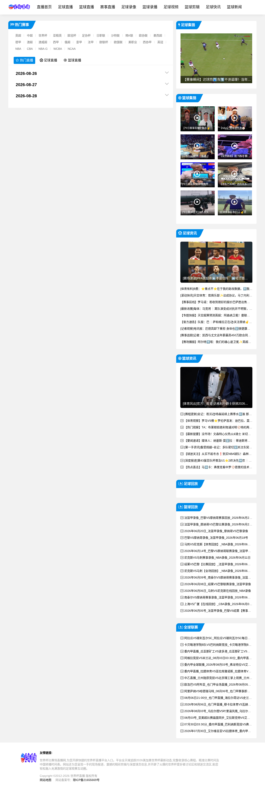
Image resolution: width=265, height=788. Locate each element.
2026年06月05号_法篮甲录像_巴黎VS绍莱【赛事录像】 (220, 610)
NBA (18, 48)
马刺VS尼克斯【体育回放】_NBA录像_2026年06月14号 (220, 544)
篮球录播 (149, 7)
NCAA (72, 48)
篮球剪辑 (192, 7)
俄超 (67, 42)
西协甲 (147, 42)
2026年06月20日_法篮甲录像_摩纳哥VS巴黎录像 (216, 531)
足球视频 (171, 7)
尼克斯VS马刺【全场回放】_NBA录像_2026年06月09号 (220, 570)
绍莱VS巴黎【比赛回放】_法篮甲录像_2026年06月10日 (220, 564)
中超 (30, 35)
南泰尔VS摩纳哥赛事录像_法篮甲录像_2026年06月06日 (220, 597)
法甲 (91, 42)
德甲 (18, 42)
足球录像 (128, 7)
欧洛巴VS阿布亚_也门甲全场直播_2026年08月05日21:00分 (222, 684)
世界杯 (43, 35)
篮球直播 (86, 7)
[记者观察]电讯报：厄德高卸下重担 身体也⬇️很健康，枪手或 (219, 328)
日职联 (100, 35)
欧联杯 (103, 42)
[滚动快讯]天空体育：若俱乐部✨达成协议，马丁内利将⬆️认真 (220, 295)
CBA (30, 48)
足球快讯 (213, 7)
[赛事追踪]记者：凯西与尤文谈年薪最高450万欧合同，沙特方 (219, 335)
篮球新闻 (234, 7)
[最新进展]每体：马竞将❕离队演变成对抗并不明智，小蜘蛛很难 (222, 308)
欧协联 (143, 35)
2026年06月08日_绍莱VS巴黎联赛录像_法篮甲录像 (217, 584)
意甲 (79, 42)
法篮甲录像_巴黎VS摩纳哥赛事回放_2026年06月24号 (219, 517)
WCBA (57, 48)
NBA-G (43, 48)
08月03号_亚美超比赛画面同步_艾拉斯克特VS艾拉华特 (220, 717)
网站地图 (45, 780)
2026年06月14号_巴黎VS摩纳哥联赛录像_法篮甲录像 (219, 551)
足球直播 (65, 7)
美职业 (132, 42)
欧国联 (118, 42)
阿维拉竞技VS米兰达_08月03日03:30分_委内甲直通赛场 (221, 658)
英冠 (160, 42)
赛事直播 (107, 7)
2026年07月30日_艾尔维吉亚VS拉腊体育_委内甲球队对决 (222, 731)
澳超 (30, 42)
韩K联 (129, 35)
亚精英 (57, 35)
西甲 (56, 42)
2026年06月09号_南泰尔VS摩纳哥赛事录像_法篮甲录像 (220, 577)
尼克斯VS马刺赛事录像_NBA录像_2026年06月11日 (217, 557)
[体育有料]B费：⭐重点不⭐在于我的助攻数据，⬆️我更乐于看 (220, 288)
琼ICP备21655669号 (86, 780)
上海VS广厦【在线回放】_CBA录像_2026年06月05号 (219, 604)
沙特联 (115, 35)
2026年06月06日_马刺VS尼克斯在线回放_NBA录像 (217, 590)
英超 (18, 35)
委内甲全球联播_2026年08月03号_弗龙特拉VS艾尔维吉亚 (222, 664)
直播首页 (44, 7)
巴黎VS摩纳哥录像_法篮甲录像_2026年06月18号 (216, 537)
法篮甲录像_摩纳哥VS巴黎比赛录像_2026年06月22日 (219, 524)
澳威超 (43, 42)
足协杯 (86, 35)
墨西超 (157, 35)
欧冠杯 (71, 35)
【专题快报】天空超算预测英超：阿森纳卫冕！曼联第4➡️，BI (220, 315)
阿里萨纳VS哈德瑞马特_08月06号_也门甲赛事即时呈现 (220, 691)
